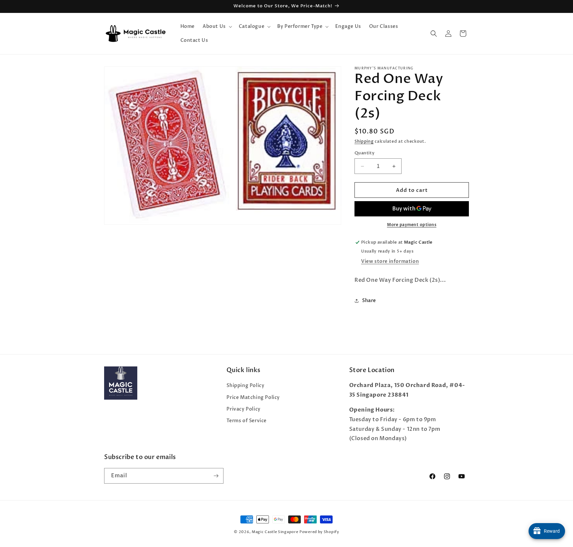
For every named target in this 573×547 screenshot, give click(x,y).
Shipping (364, 141)
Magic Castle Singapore (275, 531)
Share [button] (369, 300)
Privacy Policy (243, 409)
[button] (217, 27)
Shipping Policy (245, 385)
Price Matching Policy (253, 397)
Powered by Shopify (319, 531)
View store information (390, 261)
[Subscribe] (216, 476)
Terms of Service (246, 421)
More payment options (411, 224)
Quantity (364, 153)
